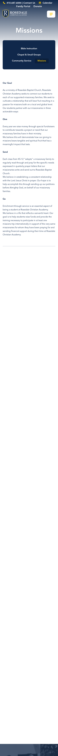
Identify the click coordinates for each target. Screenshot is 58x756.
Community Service (21, 61)
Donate (37, 6)
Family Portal (23, 6)
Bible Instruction (29, 49)
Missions (41, 61)
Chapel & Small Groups (29, 55)
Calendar (47, 3)
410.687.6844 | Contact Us (20, 3)
